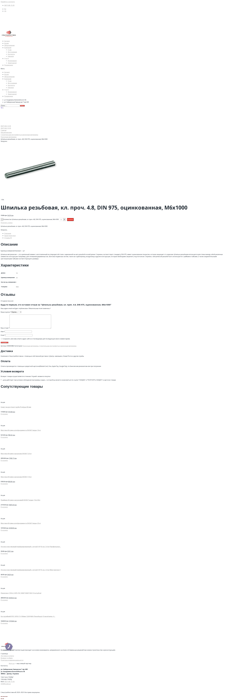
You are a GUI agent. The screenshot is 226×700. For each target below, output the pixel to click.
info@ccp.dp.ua (6, 684)
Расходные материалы (8, 137)
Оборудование (9, 45)
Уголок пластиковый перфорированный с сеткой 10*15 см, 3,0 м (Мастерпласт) (31, 570)
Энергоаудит (12, 63)
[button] (113, 69)
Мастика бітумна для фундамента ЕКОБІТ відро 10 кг (21, 430)
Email (3, 335)
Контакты (11, 54)
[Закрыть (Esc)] (1, 696)
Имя (3, 332)
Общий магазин (6, 132)
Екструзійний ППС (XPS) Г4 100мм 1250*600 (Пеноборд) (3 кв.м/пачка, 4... (28, 616)
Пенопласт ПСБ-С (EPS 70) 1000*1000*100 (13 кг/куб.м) (21, 593)
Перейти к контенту (8, 2)
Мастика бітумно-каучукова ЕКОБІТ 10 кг (16, 477)
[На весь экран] (5, 696)
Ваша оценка (6, 312)
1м (17, 273)
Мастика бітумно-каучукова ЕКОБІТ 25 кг (16, 454)
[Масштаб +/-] (6, 696)
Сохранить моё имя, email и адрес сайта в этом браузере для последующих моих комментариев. (36, 339)
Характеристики (10, 236)
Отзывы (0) (8, 238)
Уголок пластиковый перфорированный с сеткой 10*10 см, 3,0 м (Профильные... (31, 547)
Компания (7, 48)
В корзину (70, 219)
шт (17, 277)
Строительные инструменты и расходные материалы (19, 135)
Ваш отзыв (5, 328)
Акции (6, 43)
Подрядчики (8, 65)
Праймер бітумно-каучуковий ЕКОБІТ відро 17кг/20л (20, 500)
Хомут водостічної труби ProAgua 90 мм (16, 407)
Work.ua (11, 663)
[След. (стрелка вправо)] (3, 698)
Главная (3, 130)
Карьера (11, 56)
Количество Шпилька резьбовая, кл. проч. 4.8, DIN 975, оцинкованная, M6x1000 (31, 219)
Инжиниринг (12, 61)
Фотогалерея (12, 52)
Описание (7, 233)
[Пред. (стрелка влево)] (1, 698)
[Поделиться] (3, 696)
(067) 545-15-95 (9, 682)
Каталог (7, 41)
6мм (17, 286)
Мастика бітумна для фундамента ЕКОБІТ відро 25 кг (21, 523)
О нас (9, 50)
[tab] (114, 233)
